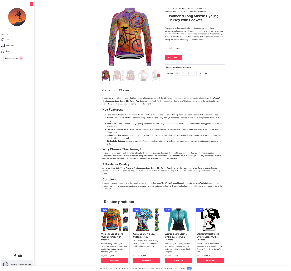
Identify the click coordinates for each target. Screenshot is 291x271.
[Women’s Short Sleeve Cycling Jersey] (146, 219)
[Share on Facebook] (177, 73)
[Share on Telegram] (200, 73)
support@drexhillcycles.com (20, 264)
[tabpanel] (162, 143)
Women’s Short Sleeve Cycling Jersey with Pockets (208, 237)
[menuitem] (17, 34)
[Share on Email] (205, 73)
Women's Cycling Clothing (182, 8)
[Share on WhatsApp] (194, 73)
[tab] (108, 90)
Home (167, 8)
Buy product (114, 260)
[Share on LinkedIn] (188, 73)
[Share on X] (183, 73)
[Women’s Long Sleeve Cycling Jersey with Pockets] (114, 219)
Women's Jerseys (203, 8)
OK (189, 268)
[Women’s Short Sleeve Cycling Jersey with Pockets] (210, 219)
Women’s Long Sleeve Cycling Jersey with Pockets (112, 237)
